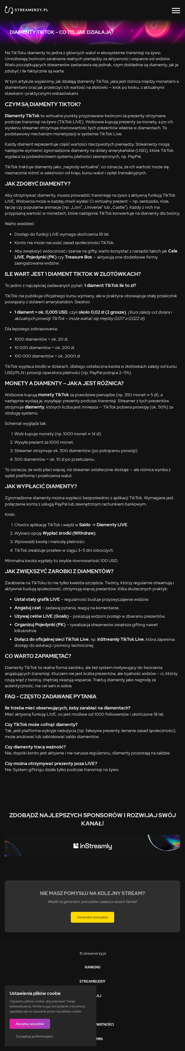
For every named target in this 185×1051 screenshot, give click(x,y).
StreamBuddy (92, 981)
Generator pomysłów (92, 917)
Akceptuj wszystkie (30, 1024)
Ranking (92, 967)
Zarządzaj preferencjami (34, 1036)
